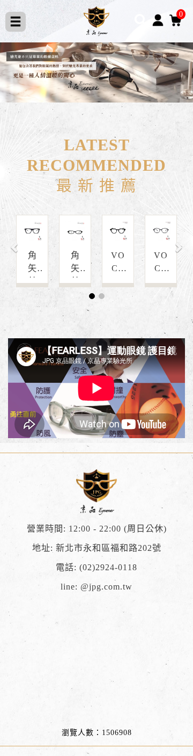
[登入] (158, 19)
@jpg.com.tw (106, 587)
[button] (15, 241)
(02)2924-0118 (108, 567)
